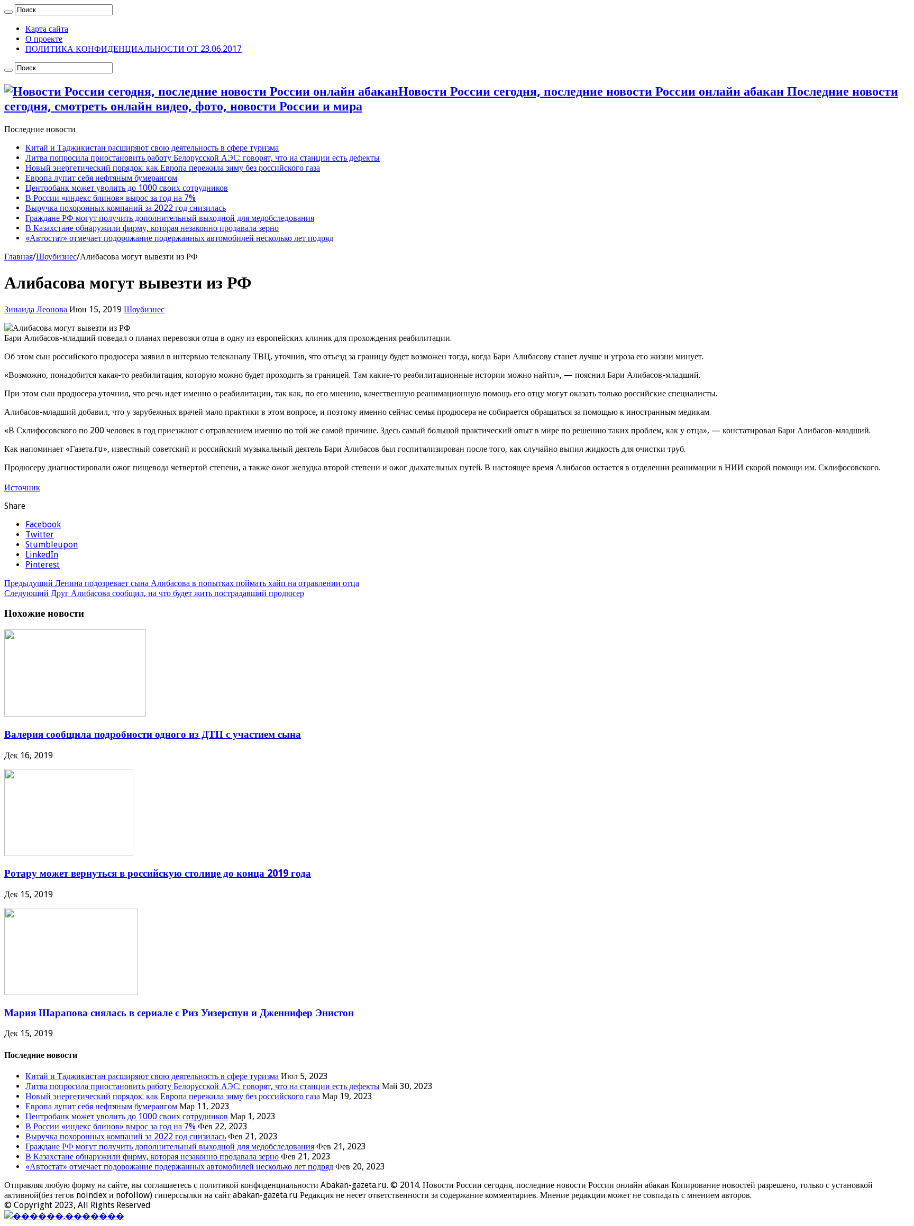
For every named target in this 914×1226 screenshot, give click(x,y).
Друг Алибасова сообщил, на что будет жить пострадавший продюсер (154, 593)
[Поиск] (8, 12)
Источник (22, 487)
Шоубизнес (56, 257)
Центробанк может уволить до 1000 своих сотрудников (126, 188)
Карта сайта (46, 29)
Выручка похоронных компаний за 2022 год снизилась (125, 208)
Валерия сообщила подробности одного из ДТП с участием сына (152, 734)
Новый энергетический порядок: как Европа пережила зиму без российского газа (172, 168)
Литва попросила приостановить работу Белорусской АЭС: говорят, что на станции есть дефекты (202, 158)
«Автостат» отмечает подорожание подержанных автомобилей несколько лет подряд (179, 238)
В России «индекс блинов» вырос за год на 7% (110, 198)
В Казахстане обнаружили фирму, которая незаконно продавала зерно (152, 228)
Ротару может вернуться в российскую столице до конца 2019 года (157, 873)
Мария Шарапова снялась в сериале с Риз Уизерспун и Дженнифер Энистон (179, 1012)
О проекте (43, 39)
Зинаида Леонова (36, 309)
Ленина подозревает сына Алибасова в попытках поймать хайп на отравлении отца (181, 583)
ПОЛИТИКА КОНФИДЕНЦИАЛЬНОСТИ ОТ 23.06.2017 (133, 49)
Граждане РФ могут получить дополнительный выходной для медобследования (169, 218)
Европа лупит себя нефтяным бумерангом (101, 178)
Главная (18, 257)
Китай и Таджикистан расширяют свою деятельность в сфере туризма (152, 148)
